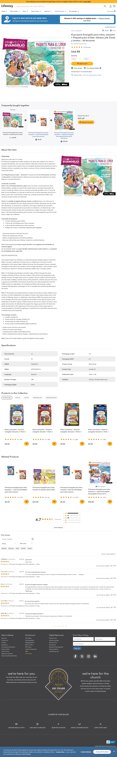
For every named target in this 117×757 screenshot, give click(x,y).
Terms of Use (5, 651)
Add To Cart (83, 64)
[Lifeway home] (7, 6)
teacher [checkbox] (23, 548)
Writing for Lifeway (7, 653)
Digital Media (35, 11)
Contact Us (4, 640)
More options (101, 486)
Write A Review (58, 527)
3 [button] (58, 626)
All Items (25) (7, 397)
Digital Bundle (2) (51, 397)
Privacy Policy (5, 649)
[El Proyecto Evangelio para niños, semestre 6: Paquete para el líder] (45, 473)
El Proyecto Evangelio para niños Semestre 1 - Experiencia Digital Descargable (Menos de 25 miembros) (64, 135)
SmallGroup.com (54, 651)
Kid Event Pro (53, 642)
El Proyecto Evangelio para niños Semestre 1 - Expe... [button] (24, 564)
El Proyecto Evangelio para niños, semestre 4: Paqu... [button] (24, 605)
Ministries (47, 11)
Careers (3, 642)
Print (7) (17, 397)
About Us (4, 638)
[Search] (104, 6)
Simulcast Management (56, 647)
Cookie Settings (86, 752)
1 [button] (53, 626)
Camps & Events (59, 11)
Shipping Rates (29, 642)
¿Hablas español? (110, 27)
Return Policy (29, 645)
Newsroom (4, 645)
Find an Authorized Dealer (9, 656)
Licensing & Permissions (8, 647)
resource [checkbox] (11, 548)
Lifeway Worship (54, 640)
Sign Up (77, 648)
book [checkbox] (17, 548)
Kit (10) (27, 397)
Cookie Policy (60, 752)
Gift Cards (28, 647)
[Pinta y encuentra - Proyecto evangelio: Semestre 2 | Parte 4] (17, 415)
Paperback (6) (37, 397)
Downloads (52, 645)
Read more (29, 591)
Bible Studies (14, 11)
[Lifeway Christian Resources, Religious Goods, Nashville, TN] (111, 742)
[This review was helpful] (111, 565)
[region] (58, 752)
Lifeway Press (77, 44)
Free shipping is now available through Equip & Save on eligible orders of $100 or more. (58, 1)
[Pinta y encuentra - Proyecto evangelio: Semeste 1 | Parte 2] (45, 415)
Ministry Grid (53, 638)
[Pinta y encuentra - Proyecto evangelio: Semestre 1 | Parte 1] (100, 415)
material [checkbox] (4, 548)
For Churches (73, 11)
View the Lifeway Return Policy (92, 75)
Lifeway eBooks (53, 649)
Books (24, 11)
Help (26, 651)
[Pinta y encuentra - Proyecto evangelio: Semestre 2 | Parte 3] (72, 415)
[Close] (114, 751)
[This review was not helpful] (114, 565)
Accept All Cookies (102, 752)
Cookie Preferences (31, 649)
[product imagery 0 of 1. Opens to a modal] (35, 63)
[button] (73, 513)
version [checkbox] (30, 548)
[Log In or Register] (110, 6)
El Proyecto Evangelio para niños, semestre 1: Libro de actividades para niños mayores (71, 489)
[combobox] (61, 6)
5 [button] (63, 626)
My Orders (28, 638)
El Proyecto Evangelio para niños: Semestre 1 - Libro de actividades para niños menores (38, 134)
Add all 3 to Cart (87, 122)
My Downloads (29, 640)
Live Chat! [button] (28, 653)
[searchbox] (16, 539)
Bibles (3, 11)
